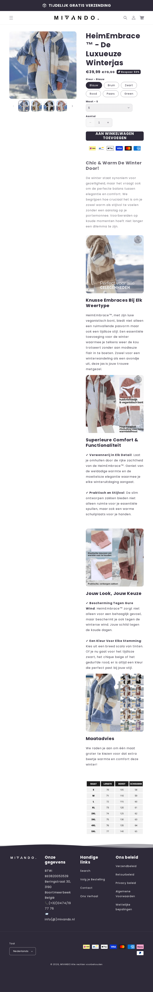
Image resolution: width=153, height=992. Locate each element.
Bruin (111, 85)
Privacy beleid (126, 883)
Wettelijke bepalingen (124, 907)
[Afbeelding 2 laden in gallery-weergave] (36, 106)
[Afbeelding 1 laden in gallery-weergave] (23, 106)
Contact (86, 888)
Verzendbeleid (126, 866)
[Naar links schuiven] (13, 106)
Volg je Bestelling (92, 879)
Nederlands (20, 951)
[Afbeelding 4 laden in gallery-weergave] (61, 106)
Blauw (94, 85)
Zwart (129, 85)
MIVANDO (65, 964)
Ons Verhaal (89, 896)
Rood (93, 94)
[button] (11, 18)
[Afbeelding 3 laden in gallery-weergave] (49, 106)
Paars (111, 94)
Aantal (91, 116)
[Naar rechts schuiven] (72, 106)
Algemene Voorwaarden (125, 894)
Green (128, 94)
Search (85, 871)
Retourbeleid (125, 874)
